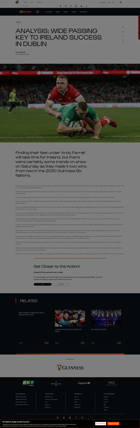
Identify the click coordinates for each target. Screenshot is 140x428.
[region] (70, 423)
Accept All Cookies (113, 423)
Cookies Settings (100, 423)
